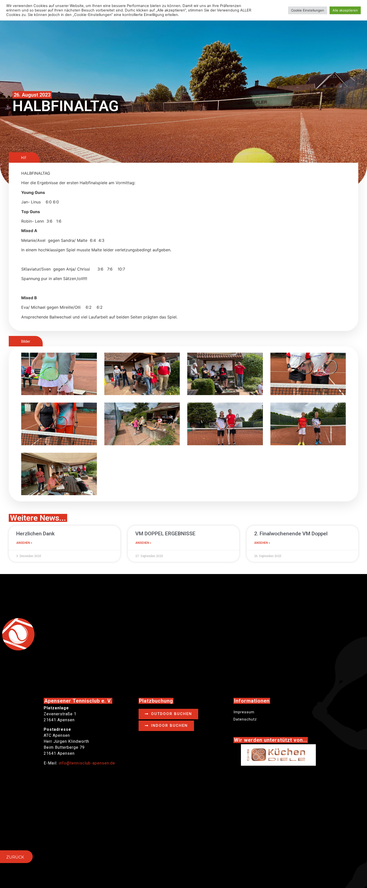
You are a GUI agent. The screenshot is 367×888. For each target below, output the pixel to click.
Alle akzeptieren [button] (345, 10)
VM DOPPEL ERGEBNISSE (165, 534)
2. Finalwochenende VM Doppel (291, 534)
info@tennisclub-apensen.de (87, 763)
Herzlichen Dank (35, 534)
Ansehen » (24, 543)
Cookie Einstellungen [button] (307, 10)
